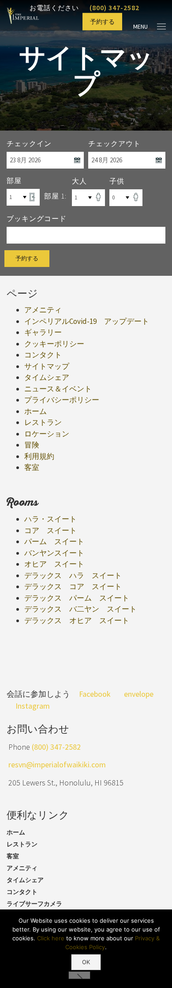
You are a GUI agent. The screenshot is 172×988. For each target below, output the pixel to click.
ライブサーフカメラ (34, 904)
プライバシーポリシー (61, 400)
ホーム (35, 411)
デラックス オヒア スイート (76, 620)
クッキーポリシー (54, 344)
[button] (79, 975)
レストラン (43, 422)
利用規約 (39, 456)
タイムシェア (46, 377)
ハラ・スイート (50, 519)
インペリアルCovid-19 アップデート (86, 321)
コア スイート (50, 530)
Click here (50, 938)
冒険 (31, 445)
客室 (31, 467)
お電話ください (76, 7)
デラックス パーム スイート (76, 598)
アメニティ (43, 310)
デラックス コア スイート (73, 586)
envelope (138, 694)
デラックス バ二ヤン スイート (80, 609)
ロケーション (46, 434)
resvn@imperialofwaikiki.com (57, 764)
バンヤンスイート (54, 553)
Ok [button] (86, 961)
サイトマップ (46, 366)
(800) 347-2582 (114, 7)
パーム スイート (54, 541)
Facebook (95, 694)
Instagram (32, 706)
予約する (102, 22)
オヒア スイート (54, 564)
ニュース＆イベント (58, 389)
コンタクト (43, 355)
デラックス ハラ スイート (73, 575)
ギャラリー (43, 332)
